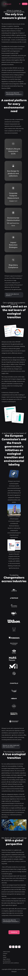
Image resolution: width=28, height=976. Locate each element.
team (4, 955)
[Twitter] (10, 947)
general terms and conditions (11, 963)
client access (6, 951)
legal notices (6, 959)
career (4, 957)
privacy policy (7, 961)
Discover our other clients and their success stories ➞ (11, 746)
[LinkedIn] (13, 947)
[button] (20, 4)
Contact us (14, 932)
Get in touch (25, 3)
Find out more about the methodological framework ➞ (14, 93)
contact (5, 953)
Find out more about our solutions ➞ (12, 295)
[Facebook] (16, 947)
